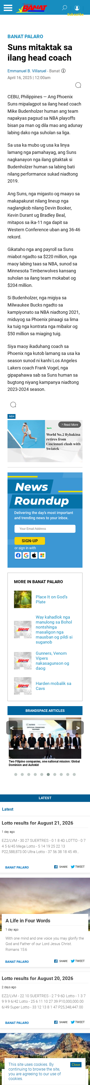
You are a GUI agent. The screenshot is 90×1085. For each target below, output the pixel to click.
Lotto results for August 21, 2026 (37, 823)
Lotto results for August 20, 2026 (37, 978)
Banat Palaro (25, 36)
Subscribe (75, 14)
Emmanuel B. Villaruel (27, 71)
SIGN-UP (30, 541)
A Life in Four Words (28, 921)
